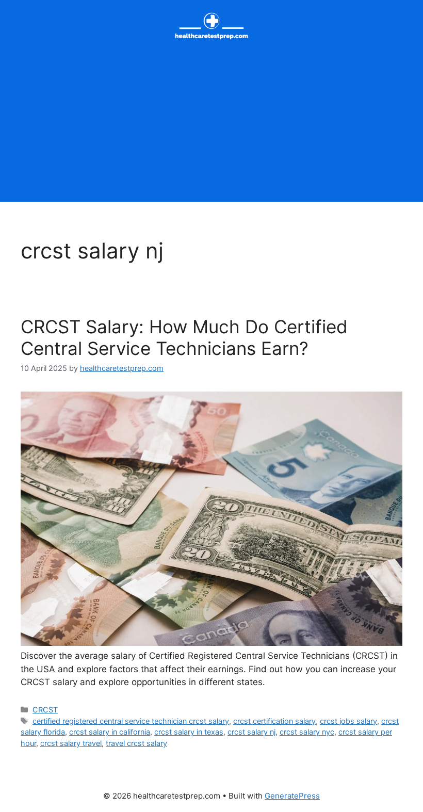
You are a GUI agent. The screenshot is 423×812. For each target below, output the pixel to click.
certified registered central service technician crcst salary (130, 721)
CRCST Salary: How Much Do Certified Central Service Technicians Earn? (184, 337)
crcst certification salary (274, 721)
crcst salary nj (251, 731)
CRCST (45, 709)
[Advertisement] (211, 129)
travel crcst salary (136, 743)
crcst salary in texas (188, 731)
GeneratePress (292, 796)
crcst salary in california (109, 731)
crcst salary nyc (307, 731)
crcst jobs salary (348, 721)
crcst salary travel (71, 743)
